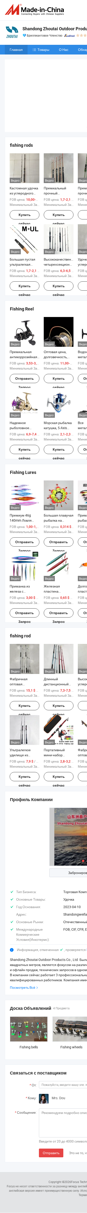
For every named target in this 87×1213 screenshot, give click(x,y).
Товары (43, 49)
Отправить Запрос (24, 344)
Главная (16, 49)
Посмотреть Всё (22, 951)
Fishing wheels (71, 1011)
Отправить (51, 1116)
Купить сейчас (25, 180)
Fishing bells (29, 1011)
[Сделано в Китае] (35, 9)
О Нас (63, 49)
